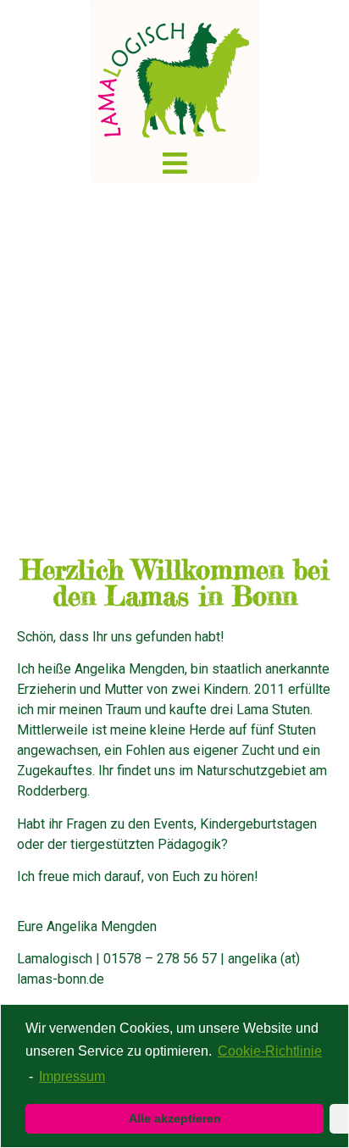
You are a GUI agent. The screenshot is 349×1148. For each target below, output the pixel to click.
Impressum (72, 1076)
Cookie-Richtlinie (270, 1051)
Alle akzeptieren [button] (175, 1118)
